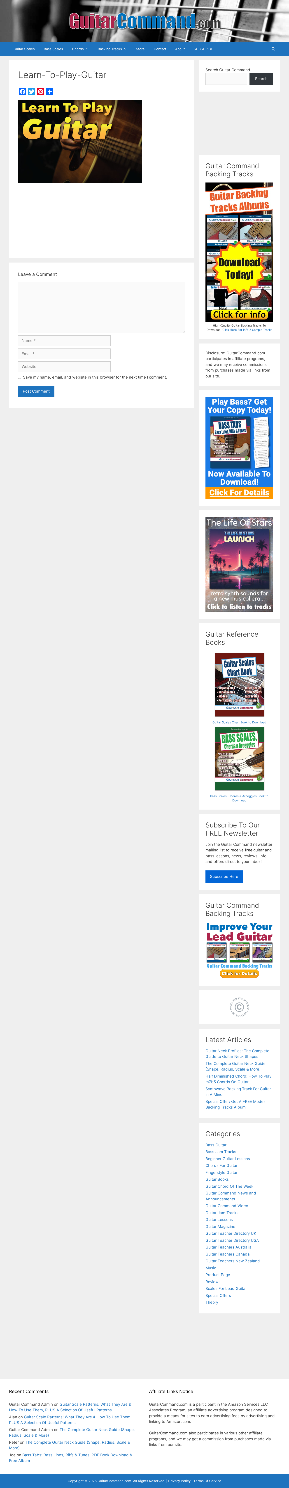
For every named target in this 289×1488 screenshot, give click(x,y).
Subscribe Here (224, 876)
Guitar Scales (24, 49)
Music (210, 1268)
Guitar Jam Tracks (221, 1213)
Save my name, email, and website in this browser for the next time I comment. (95, 377)
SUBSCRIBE (203, 49)
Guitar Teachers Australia (228, 1247)
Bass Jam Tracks (220, 1151)
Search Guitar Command (227, 70)
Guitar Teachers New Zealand (232, 1261)
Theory (211, 1302)
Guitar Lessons (219, 1219)
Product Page (217, 1274)
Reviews (213, 1281)
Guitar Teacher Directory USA (232, 1240)
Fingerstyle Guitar (221, 1172)
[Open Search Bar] (273, 49)
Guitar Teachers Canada (227, 1254)
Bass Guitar (215, 1145)
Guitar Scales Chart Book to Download (239, 722)
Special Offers (218, 1295)
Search (261, 78)
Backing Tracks (110, 49)
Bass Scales (53, 49)
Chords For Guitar (221, 1165)
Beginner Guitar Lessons (227, 1158)
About (180, 49)
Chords (78, 49)
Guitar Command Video (226, 1206)
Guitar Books (217, 1179)
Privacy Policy (179, 1481)
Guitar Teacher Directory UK (230, 1233)
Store (140, 49)
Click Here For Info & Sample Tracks (247, 330)
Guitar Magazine (220, 1226)
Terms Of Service (207, 1481)
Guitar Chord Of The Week (229, 1186)
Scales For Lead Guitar (226, 1288)
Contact (160, 49)
